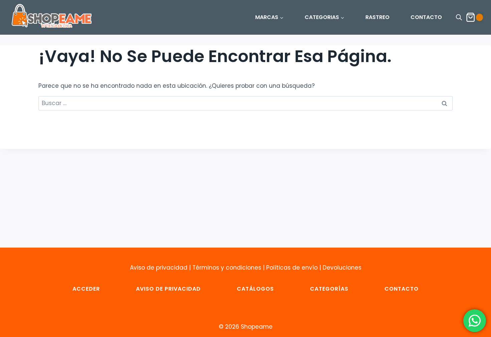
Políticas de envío (292, 268)
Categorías (329, 289)
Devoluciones (342, 268)
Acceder (86, 289)
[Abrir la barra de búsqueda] (459, 17)
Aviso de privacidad (158, 268)
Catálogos (255, 289)
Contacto (401, 289)
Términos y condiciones (226, 268)
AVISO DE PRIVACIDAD (168, 289)
